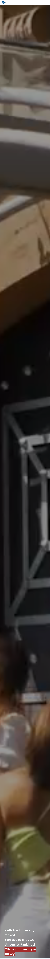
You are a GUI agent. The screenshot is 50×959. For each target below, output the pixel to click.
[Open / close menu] (47, 2)
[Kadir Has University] (3, 2)
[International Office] (7, 2)
